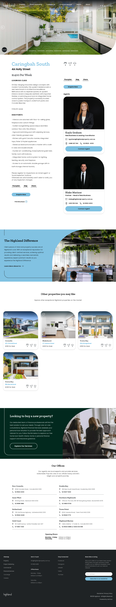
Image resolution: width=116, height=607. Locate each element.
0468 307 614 (73, 143)
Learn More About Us (12, 266)
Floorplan (16, 186)
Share (33, 186)
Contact (22, 7)
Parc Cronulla (17, 486)
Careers (6, 578)
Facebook (61, 561)
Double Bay (63, 486)
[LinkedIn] (104, 6)
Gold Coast (16, 521)
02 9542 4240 (19, 515)
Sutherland (17, 509)
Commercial (51, 4)
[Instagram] (102, 6)
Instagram (61, 564)
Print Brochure (20, 202)
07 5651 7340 (19, 527)
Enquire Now (21, 195)
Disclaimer (100, 593)
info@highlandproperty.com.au (40, 561)
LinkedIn (60, 567)
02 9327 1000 (66, 492)
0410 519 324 (73, 203)
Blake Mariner (73, 192)
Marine (79, 4)
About (88, 4)
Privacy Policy (108, 593)
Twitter (60, 571)
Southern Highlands (67, 498)
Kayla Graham (73, 132)
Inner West (16, 498)
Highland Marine (66, 521)
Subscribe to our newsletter (99, 579)
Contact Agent (84, 149)
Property (22, 4)
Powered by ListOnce (106, 599)
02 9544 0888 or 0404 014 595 (72, 527)
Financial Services (66, 4)
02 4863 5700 (66, 504)
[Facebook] (100, 6)
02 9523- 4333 (88, 143)
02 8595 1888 (19, 504)
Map (25, 186)
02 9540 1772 (66, 515)
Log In (111, 6)
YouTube (60, 574)
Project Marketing (36, 4)
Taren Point (64, 509)
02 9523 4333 (87, 203)
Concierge (7, 574)
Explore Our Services (24, 446)
